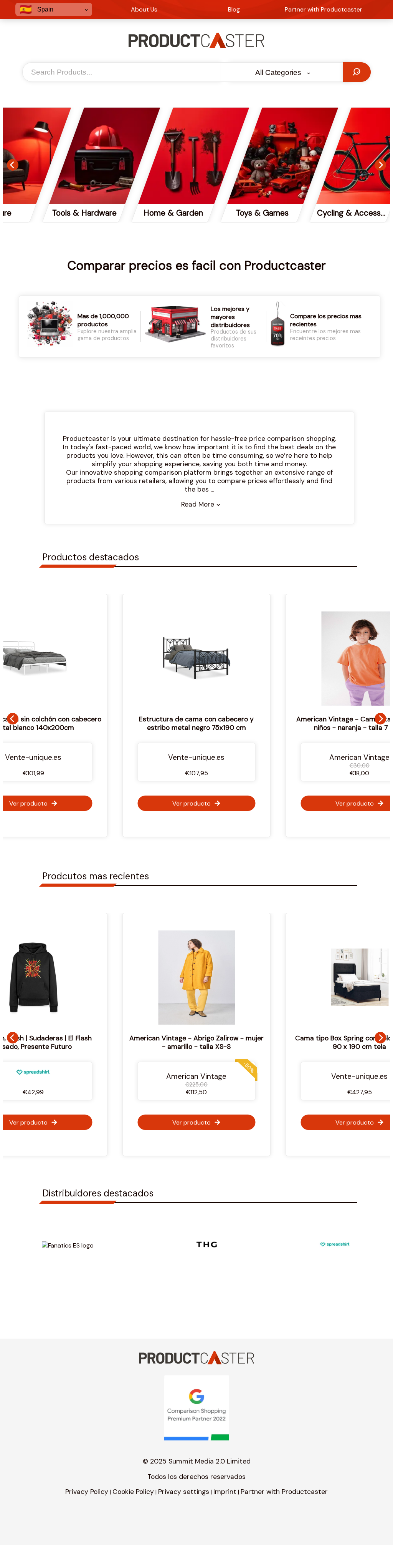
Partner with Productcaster (284, 1491)
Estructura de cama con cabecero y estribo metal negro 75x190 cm (196, 723)
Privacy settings (183, 1491)
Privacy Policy (86, 1491)
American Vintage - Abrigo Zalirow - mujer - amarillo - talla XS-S (185, 1042)
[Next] (380, 165)
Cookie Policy (133, 1491)
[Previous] (12, 165)
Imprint (224, 1491)
